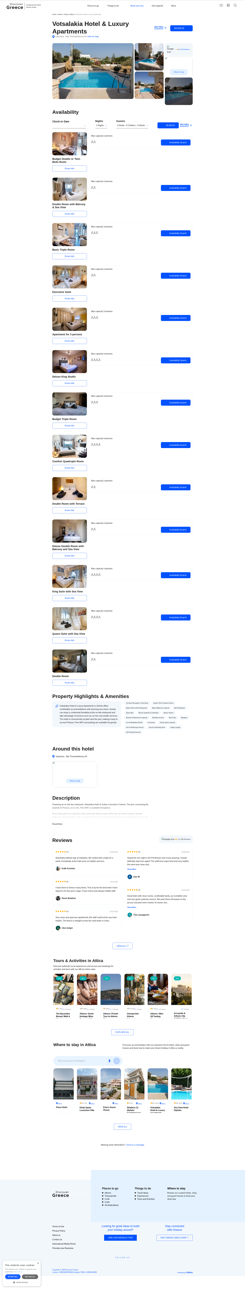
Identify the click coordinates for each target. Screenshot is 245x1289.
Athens (108, 1193)
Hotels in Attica (69, 14)
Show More (131, 869)
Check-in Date (60, 121)
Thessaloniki (110, 1196)
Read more (18, 1272)
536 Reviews (184, 49)
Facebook (111, 1263)
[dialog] (22, 1273)
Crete (107, 1199)
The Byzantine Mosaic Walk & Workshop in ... (63, 1016)
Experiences (143, 1196)
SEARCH (170, 125)
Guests (120, 121)
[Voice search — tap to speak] (109, 1061)
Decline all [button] (30, 1277)
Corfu (107, 1202)
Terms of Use (58, 1226)
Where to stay (176, 1188)
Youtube (125, 1263)
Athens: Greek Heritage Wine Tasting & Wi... (87, 1016)
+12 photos (179, 91)
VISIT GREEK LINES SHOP (173, 1238)
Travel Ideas (142, 1193)
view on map (93, 36)
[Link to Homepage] (15, 10)
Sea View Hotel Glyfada (181, 1108)
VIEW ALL (121, 946)
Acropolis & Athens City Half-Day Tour (180, 1016)
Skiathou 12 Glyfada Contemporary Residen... (134, 1111)
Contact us (57, 1239)
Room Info (69, 168)
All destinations (112, 1205)
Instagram (115, 1263)
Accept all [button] (13, 1277)
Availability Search (178, 142)
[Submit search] (116, 1061)
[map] (221, 5)
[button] (21, 1282)
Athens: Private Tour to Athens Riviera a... (110, 1016)
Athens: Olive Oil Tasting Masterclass (156, 1016)
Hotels (60, 14)
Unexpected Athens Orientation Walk (133, 1018)
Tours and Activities (146, 1199)
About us (56, 1235)
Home (54, 14)
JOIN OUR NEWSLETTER (120, 1238)
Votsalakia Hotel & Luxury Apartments (157, 1110)
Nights (99, 121)
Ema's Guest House (109, 1108)
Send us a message (135, 1145)
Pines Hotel (61, 1107)
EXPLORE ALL (122, 1032)
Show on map (179, 72)
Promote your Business (62, 1248)
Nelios (190, 1272)
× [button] (38, 1263)
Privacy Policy (58, 1231)
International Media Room (64, 1244)
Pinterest (130, 1263)
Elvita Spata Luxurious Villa (87, 1108)
